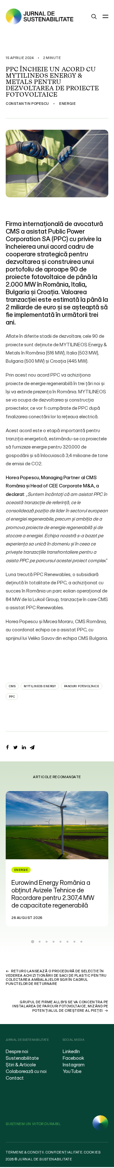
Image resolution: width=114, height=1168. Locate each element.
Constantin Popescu (27, 103)
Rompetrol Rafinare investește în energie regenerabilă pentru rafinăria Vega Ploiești (63, 890)
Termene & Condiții (25, 1152)
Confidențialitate (64, 1152)
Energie (67, 103)
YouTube (72, 1071)
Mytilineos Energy (40, 686)
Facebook (73, 1057)
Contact (15, 1077)
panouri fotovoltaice (81, 686)
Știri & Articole (21, 1064)
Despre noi (17, 1051)
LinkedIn (71, 1051)
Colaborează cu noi (26, 1071)
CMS (12, 686)
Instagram (74, 1064)
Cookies (92, 1152)
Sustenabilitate (22, 1057)
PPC (12, 696)
